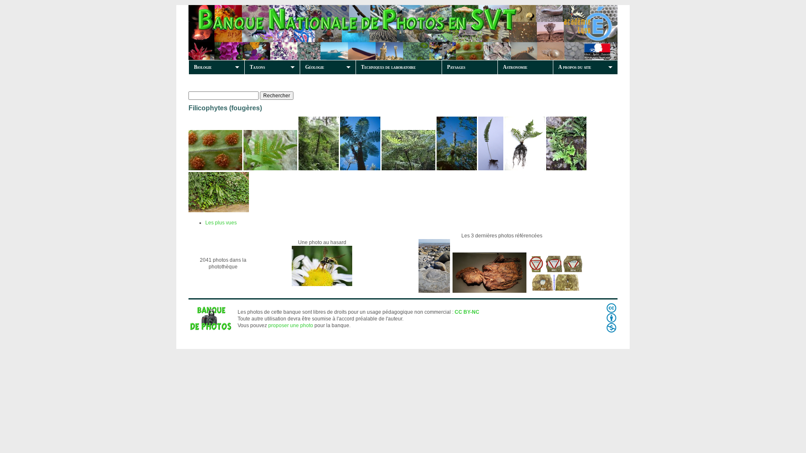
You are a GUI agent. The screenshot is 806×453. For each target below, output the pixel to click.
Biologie (203, 67)
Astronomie (515, 67)
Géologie (314, 67)
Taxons (257, 67)
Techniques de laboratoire (388, 67)
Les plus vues (221, 223)
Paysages (456, 67)
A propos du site (574, 67)
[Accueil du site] (332, 32)
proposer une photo (290, 325)
